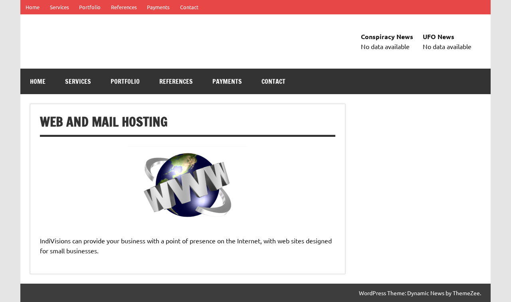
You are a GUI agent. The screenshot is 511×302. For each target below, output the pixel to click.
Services (59, 7)
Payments (158, 7)
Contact (189, 7)
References (124, 7)
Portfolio (90, 7)
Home (33, 7)
